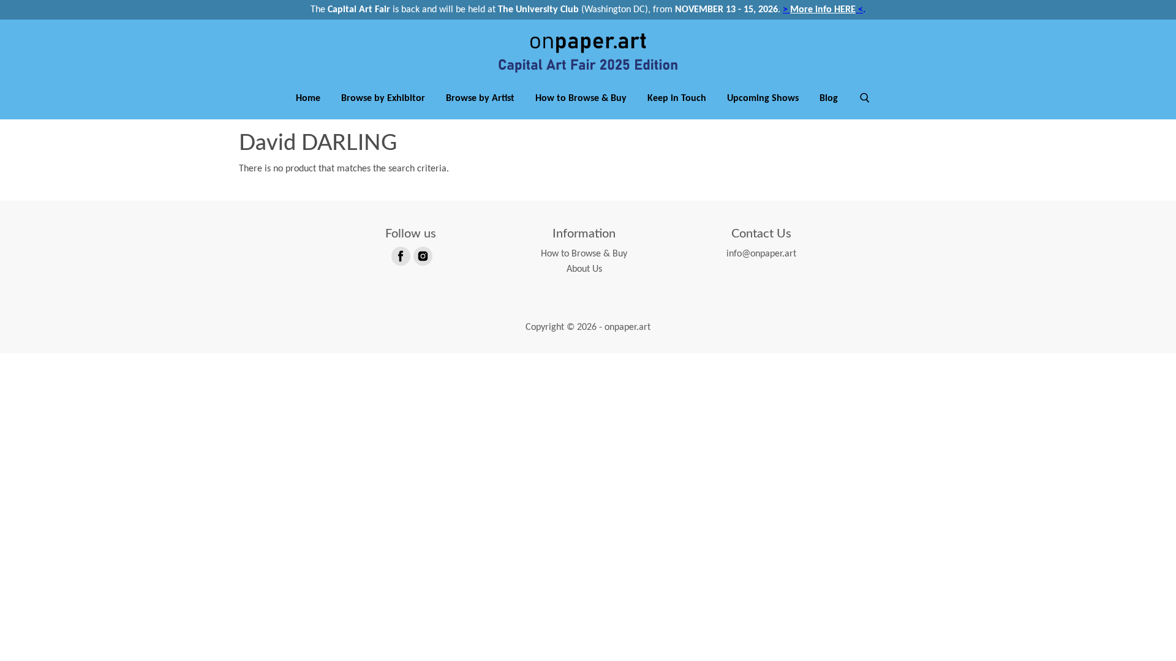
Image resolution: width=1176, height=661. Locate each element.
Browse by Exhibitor (383, 98)
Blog (829, 98)
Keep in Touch (676, 98)
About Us (584, 269)
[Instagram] (422, 255)
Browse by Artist (480, 98)
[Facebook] (400, 255)
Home (308, 98)
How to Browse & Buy (581, 98)
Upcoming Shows (763, 98)
